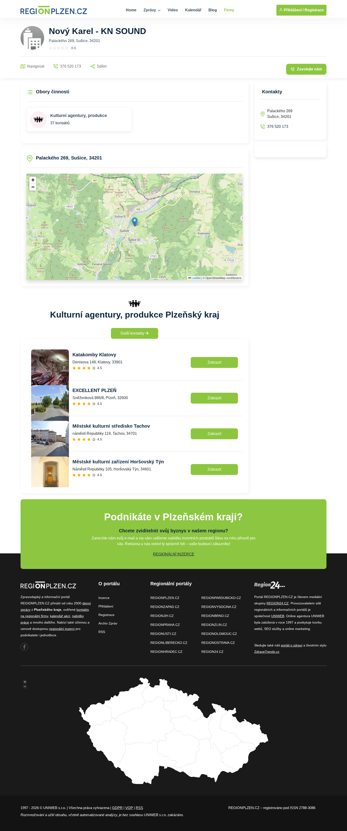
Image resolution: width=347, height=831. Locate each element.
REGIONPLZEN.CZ (164, 598)
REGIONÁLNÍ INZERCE (173, 554)
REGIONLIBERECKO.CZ (168, 643)
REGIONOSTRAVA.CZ (218, 643)
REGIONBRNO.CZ (215, 616)
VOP (129, 808)
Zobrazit (214, 362)
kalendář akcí (60, 616)
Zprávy (150, 10)
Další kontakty (133, 333)
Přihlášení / (293, 10)
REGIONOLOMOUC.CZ (219, 634)
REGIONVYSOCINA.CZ (219, 607)
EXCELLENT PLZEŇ (94, 390)
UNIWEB (277, 616)
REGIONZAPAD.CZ (164, 607)
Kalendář (193, 10)
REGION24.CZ (212, 652)
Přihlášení (105, 606)
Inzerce (104, 598)
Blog (212, 10)
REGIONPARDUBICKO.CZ (221, 598)
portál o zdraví (291, 645)
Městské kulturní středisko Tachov (111, 426)
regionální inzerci (62, 629)
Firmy (229, 10)
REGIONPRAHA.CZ (165, 625)
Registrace (314, 10)
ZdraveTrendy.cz (266, 652)
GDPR (117, 808)
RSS (101, 632)
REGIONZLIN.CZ (214, 625)
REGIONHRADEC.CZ (166, 652)
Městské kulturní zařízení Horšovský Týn (118, 461)
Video (173, 10)
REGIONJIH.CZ (162, 616)
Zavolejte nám (309, 69)
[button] (135, 222)
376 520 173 (277, 127)
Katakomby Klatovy (94, 354)
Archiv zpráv (107, 623)
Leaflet (195, 278)
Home (131, 10)
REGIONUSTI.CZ (163, 634)
